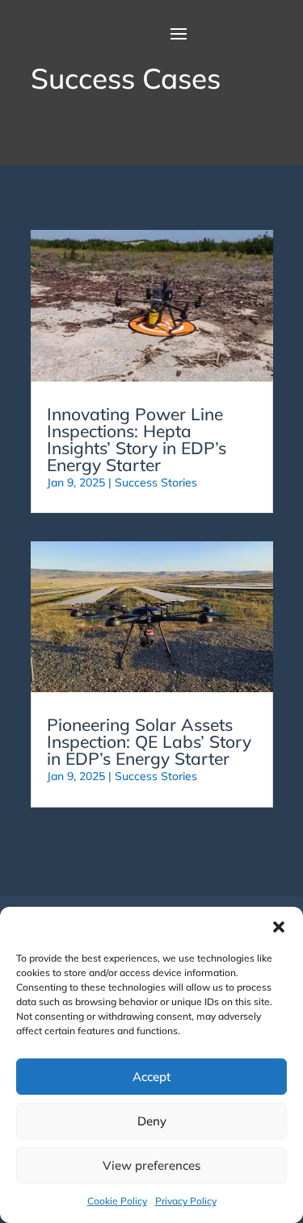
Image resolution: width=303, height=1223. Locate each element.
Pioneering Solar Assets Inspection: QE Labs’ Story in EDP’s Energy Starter (149, 741)
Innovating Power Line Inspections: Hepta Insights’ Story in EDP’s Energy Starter (136, 439)
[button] (279, 927)
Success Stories (156, 482)
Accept (151, 1076)
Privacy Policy (186, 1201)
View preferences (151, 1165)
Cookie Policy (117, 1201)
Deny (151, 1121)
